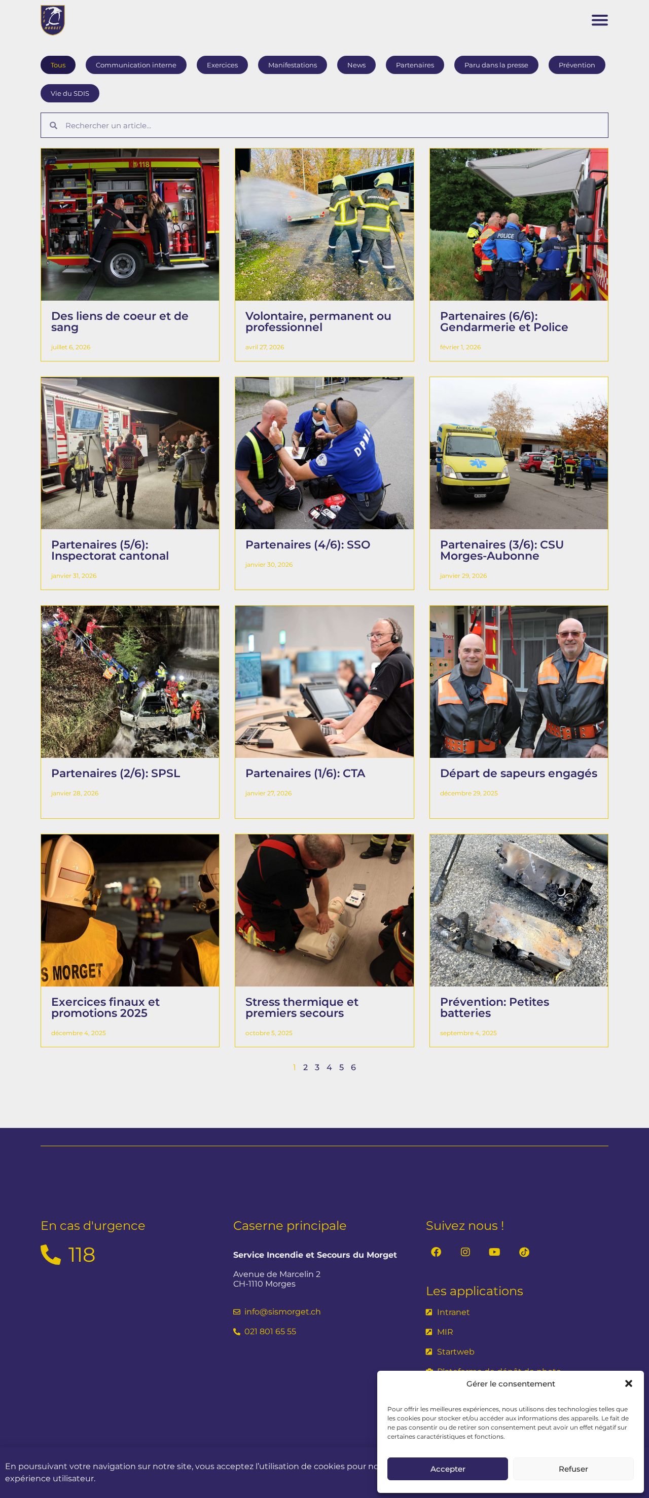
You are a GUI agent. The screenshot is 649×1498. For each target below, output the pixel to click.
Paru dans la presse (496, 65)
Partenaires (415, 65)
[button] (629, 1383)
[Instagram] (465, 1252)
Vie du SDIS (70, 93)
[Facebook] (436, 1252)
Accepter (447, 1469)
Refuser (573, 1469)
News (356, 65)
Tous (58, 65)
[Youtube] (495, 1252)
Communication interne (136, 65)
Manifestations (292, 65)
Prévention (577, 65)
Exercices (222, 65)
